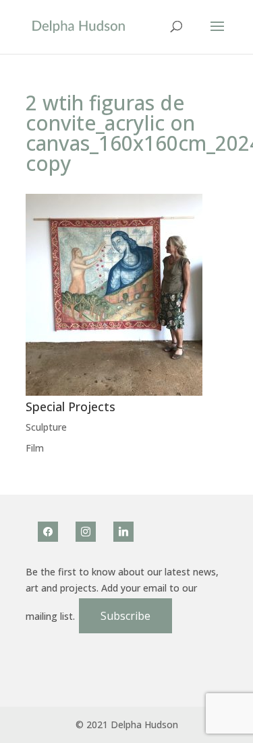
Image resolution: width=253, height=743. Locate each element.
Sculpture (46, 427)
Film (35, 447)
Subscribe (125, 615)
